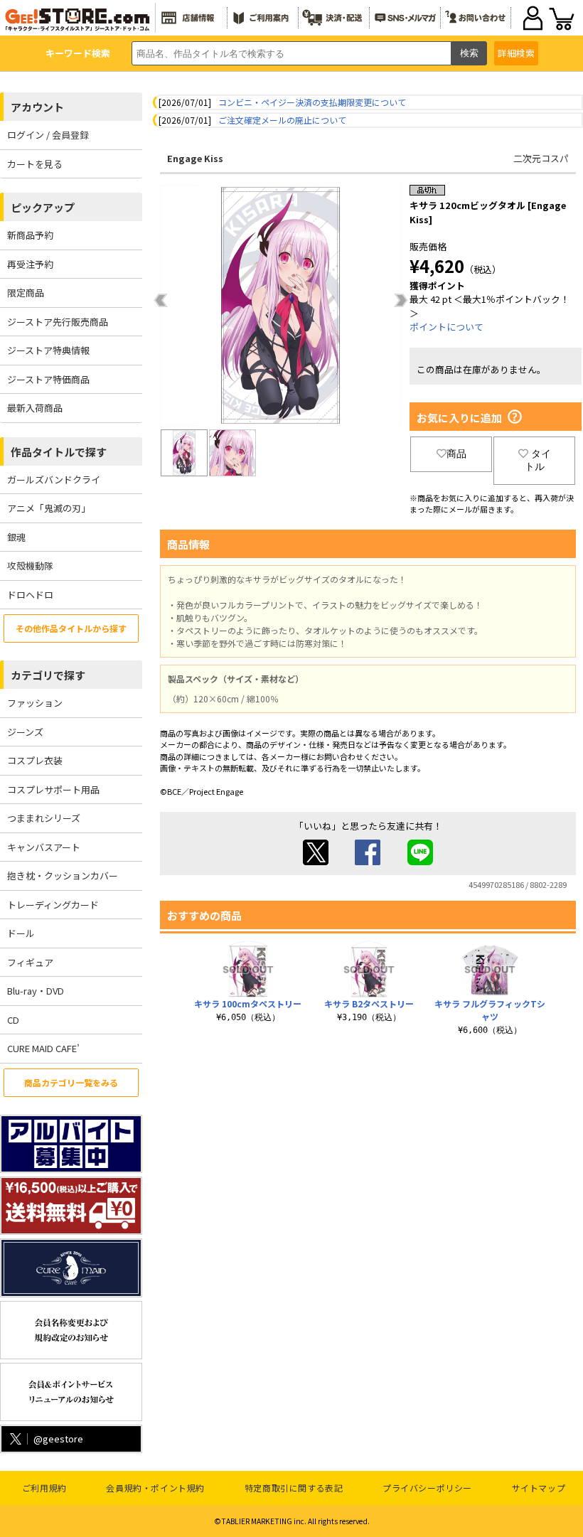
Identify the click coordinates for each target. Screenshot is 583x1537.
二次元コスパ (541, 158)
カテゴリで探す (48, 675)
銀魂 (16, 537)
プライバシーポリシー (427, 1488)
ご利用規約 (44, 1488)
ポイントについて (446, 326)
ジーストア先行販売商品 (57, 321)
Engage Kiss (195, 158)
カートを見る (35, 164)
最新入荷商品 (35, 407)
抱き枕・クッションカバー (62, 875)
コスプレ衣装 (35, 760)
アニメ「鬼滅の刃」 (48, 508)
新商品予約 (30, 235)
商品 (456, 453)
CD (13, 1020)
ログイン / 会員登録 (48, 134)
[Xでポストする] (315, 861)
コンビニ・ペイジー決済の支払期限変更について (312, 102)
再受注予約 (30, 264)
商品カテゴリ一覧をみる (71, 1082)
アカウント (37, 107)
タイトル (538, 460)
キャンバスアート (43, 847)
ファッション (35, 702)
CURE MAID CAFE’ (43, 1048)
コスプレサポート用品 (53, 789)
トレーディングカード (53, 904)
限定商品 (25, 292)
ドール (21, 933)
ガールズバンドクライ (53, 479)
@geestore (58, 1438)
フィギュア (30, 962)
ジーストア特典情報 (48, 350)
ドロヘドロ (30, 594)
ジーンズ (25, 732)
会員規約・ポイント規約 (155, 1488)
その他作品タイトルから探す (71, 628)
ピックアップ (43, 207)
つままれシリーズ (43, 818)
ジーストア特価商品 (48, 379)
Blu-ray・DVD (35, 990)
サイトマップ (539, 1488)
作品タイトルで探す (59, 451)
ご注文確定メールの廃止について (282, 120)
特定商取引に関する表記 (294, 1488)
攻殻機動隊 (30, 565)
